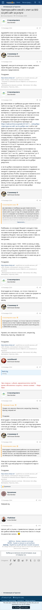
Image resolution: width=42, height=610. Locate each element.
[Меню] (2, 2)
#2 (40, 62)
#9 (40, 442)
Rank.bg (5, 371)
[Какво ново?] (35, 2)
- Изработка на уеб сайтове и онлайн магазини (21, 545)
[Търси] (39, 2)
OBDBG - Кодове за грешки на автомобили (21, 543)
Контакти (20, 600)
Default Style (7, 597)
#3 (40, 100)
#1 (40, 28)
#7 (40, 367)
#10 (40, 500)
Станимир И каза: (8, 405)
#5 (40, 287)
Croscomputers (8, 16)
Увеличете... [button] (21, 222)
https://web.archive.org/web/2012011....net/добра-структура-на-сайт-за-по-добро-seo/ (20, 125)
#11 (40, 525)
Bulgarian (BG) (19, 597)
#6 (40, 313)
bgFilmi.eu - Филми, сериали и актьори (21, 541)
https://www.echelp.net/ (8, 78)
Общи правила (30, 600)
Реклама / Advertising (9, 600)
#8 (40, 401)
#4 (40, 200)
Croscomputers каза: (9, 205)
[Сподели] (37, 28)
